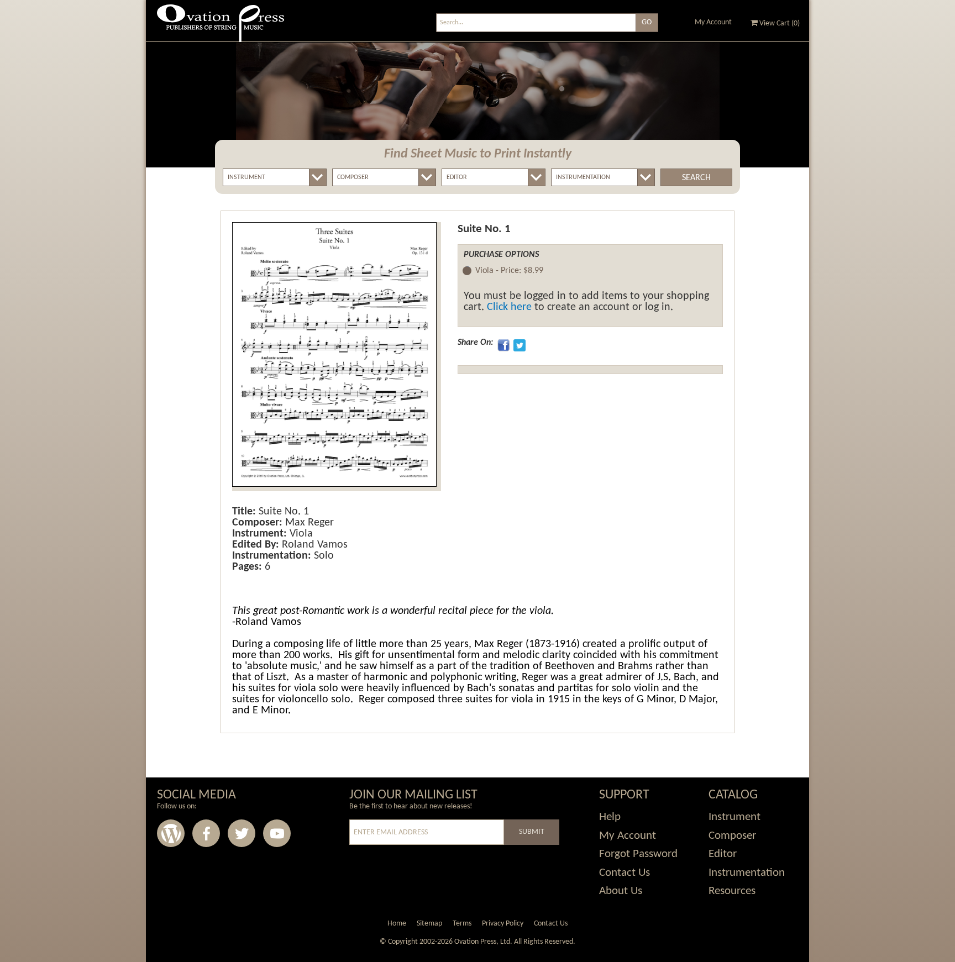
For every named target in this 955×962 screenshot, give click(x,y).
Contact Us (624, 873)
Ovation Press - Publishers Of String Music (220, 27)
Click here (509, 307)
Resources (732, 891)
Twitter (241, 833)
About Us (620, 891)
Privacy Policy (502, 923)
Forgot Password (638, 854)
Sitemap (429, 923)
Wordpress (171, 833)
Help (610, 817)
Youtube (277, 833)
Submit (531, 832)
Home (396, 923)
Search (696, 178)
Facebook (206, 833)
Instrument (734, 817)
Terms (462, 923)
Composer (732, 836)
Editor (723, 854)
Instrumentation (747, 873)
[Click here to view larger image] (334, 354)
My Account (713, 22)
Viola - (509, 270)
